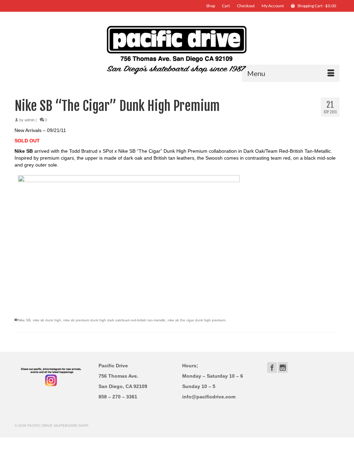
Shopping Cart (316, 5)
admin (30, 120)
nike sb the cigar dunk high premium (196, 320)
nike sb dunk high (47, 320)
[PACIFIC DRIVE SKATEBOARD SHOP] (177, 49)
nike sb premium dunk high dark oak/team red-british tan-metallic (114, 320)
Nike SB (24, 320)
